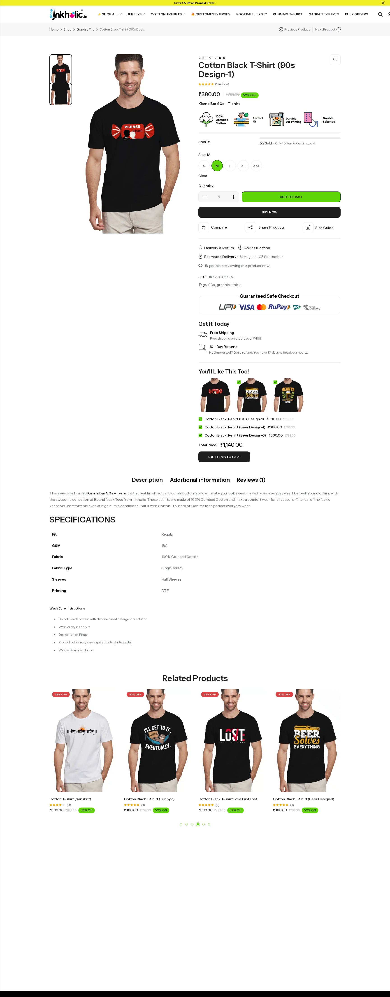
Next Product (325, 29)
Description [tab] (147, 480)
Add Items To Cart (224, 457)
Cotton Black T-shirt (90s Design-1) (234, 419)
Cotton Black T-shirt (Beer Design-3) (235, 435)
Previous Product (297, 29)
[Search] (380, 14)
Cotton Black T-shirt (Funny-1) (149, 799)
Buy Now (269, 212)
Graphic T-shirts (86, 29)
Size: (202, 154)
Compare (219, 227)
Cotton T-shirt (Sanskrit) (70, 799)
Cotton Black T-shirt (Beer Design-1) (234, 427)
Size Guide (324, 227)
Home (54, 29)
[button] (181, 824)
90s (211, 284)
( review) (222, 84)
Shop (68, 29)
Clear (202, 175)
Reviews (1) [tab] (251, 480)
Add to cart (291, 197)
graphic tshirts (229, 284)
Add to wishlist (335, 59)
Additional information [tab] (200, 480)
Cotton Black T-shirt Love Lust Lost (227, 799)
